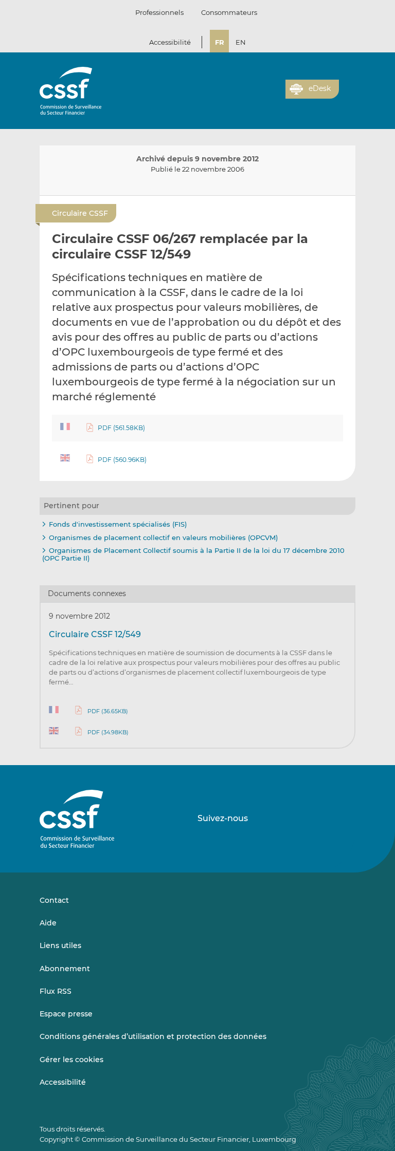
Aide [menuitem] (48, 922)
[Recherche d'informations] (262, 95)
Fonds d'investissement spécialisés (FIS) (118, 524)
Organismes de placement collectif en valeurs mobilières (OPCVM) (163, 537)
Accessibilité (170, 42)
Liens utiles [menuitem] (60, 945)
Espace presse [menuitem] (66, 1013)
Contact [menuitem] (54, 900)
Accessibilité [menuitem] (63, 1082)
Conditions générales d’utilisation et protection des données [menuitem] (153, 1036)
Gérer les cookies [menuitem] (71, 1059)
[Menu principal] (347, 87)
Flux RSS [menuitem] (55, 991)
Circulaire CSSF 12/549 (95, 634)
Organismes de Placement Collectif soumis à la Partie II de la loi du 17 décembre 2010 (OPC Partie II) (193, 554)
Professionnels (159, 12)
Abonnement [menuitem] (65, 968)
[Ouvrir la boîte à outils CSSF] (274, 95)
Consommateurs (229, 12)
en (241, 42)
